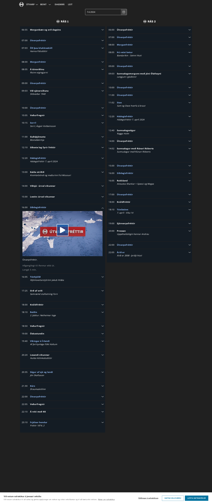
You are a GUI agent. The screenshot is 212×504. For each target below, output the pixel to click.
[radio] (62, 21)
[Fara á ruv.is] (21, 4)
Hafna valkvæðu (173, 498)
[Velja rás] (49, 4)
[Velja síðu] (36, 4)
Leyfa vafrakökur (196, 498)
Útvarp (30, 4)
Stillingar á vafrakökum (148, 498)
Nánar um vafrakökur (106, 499)
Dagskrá (60, 4)
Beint (43, 4)
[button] (62, 30)
